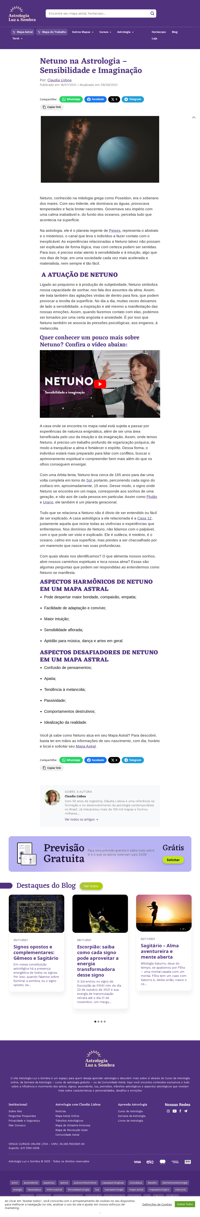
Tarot (16, 38)
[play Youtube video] (100, 384)
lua (97, 1189)
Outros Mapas (81, 32)
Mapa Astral (24, 32)
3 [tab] (102, 1022)
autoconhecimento (85, 1182)
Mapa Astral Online (67, 1116)
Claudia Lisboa (59, 80)
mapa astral (136, 1189)
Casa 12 (144, 518)
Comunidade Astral (67, 1134)
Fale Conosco (17, 1125)
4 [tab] (105, 1022)
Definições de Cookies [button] (157, 1204)
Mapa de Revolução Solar (71, 1130)
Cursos (104, 32)
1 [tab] (95, 1022)
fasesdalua (34, 1189)
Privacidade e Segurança (24, 1120)
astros (64, 1182)
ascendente (31, 1182)
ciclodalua (136, 1182)
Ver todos (91, 886)
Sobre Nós (15, 1111)
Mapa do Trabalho (53, 32)
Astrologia (124, 32)
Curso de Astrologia (130, 1111)
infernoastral (54, 1189)
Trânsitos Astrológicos (69, 1120)
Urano (48, 502)
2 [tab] (98, 1022)
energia (17, 1189)
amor (15, 1182)
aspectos (49, 1182)
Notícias (60, 1111)
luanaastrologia (114, 1189)
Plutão (151, 497)
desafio (152, 1182)
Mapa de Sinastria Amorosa (72, 1125)
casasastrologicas (113, 1182)
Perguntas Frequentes (22, 1116)
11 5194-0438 (31, 1148)
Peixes (115, 230)
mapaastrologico (159, 1189)
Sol (89, 480)
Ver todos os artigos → (81, 819)
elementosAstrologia (174, 1182)
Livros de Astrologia (130, 1120)
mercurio (180, 1189)
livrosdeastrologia (78, 1189)
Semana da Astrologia (131, 1116)
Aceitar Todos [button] (185, 1204)
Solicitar (173, 860)
